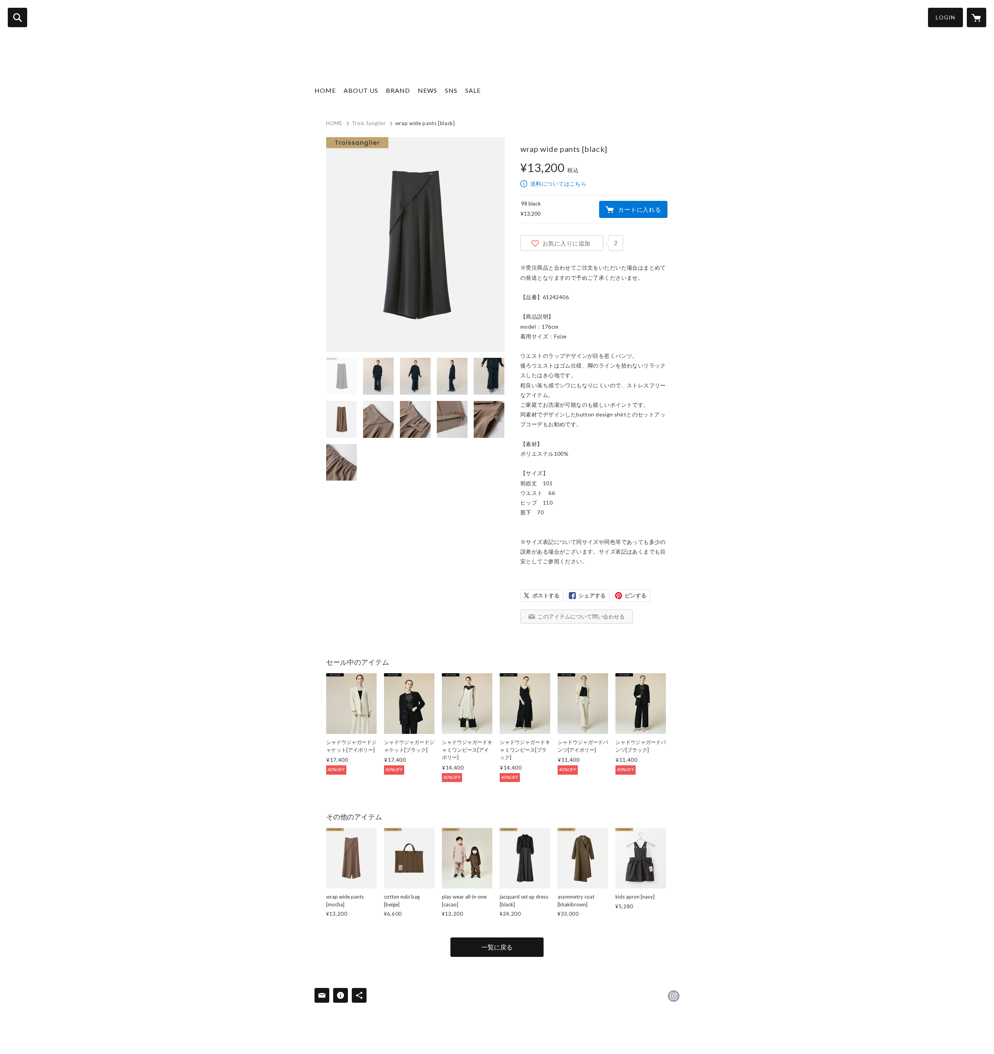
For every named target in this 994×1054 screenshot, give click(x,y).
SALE (473, 90)
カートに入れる (639, 209)
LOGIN (945, 17)
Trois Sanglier (369, 123)
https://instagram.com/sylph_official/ (673, 996)
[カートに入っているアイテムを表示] (976, 17)
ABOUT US (361, 90)
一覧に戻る (497, 947)
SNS (451, 90)
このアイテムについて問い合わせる (581, 616)
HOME (325, 90)
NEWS (427, 90)
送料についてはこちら (558, 183)
